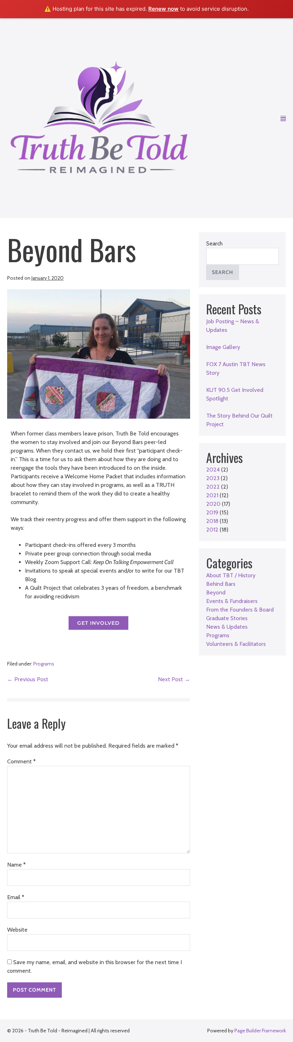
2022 (213, 486)
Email (15, 897)
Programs (43, 663)
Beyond (215, 592)
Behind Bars (220, 583)
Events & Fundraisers (232, 601)
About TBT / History (230, 575)
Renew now (163, 8)
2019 (212, 512)
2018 (212, 521)
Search (214, 243)
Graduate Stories (227, 618)
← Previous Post (27, 679)
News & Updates (227, 626)
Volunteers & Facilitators (236, 643)
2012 (212, 529)
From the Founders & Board (240, 609)
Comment (21, 761)
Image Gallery (223, 347)
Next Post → (174, 679)
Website (17, 929)
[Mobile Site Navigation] (283, 118)
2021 (212, 495)
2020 (213, 503)
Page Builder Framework (260, 1030)
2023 (212, 478)
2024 (213, 469)
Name (16, 864)
